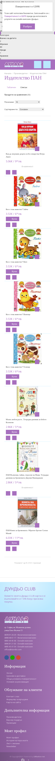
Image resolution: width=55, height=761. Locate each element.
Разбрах (27, 26)
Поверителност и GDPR (15, 16)
